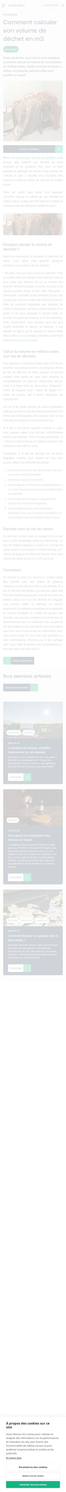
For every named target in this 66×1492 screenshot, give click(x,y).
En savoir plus (13, 1457)
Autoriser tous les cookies (33, 1484)
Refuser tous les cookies (33, 1476)
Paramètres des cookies (33, 1467)
